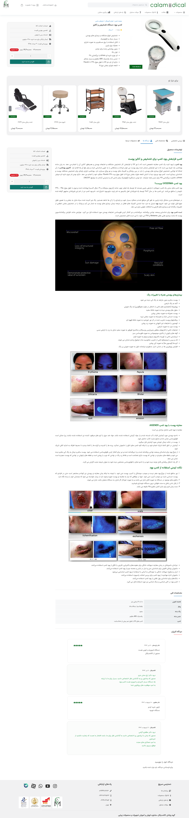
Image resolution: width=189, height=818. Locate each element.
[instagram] (55, 786)
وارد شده (151, 767)
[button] (179, 108)
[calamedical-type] (168, 3)
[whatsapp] (40, 786)
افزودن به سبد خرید (28, 62)
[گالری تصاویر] (156, 43)
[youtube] (48, 786)
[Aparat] (33, 786)
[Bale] (26, 785)
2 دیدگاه (111, 30)
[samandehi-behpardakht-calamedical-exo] (40, 797)
